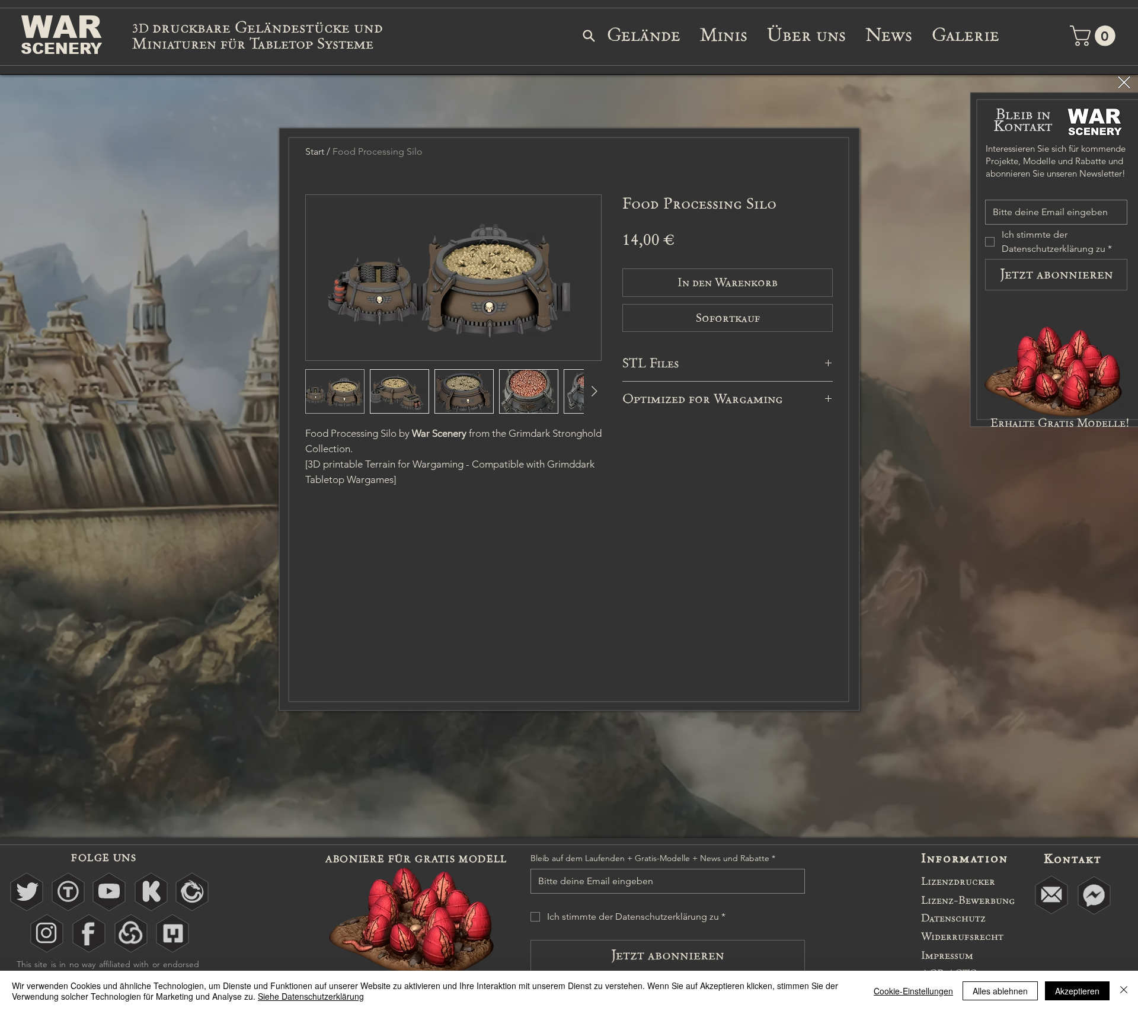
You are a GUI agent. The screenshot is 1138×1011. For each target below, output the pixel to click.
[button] (1124, 82)
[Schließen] (1124, 991)
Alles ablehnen (1000, 991)
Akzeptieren (1077, 991)
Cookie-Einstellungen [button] (913, 991)
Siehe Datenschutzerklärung (311, 996)
